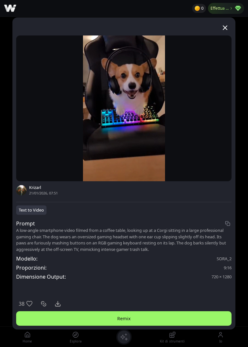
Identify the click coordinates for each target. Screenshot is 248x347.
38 (22, 303)
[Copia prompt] (228, 223)
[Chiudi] (225, 28)
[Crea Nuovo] (124, 337)
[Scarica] (58, 304)
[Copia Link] (43, 304)
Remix (124, 318)
